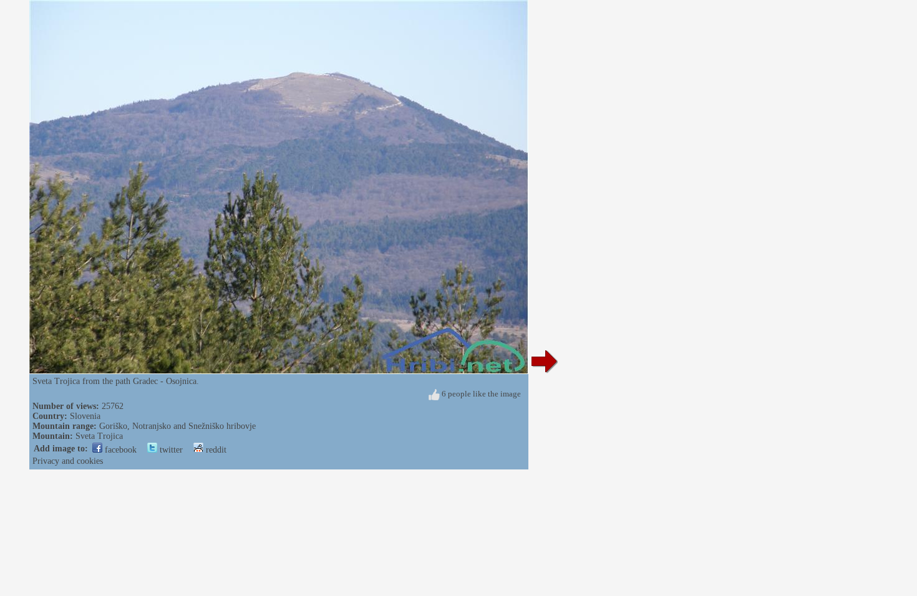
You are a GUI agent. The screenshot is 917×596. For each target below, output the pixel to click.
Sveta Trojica (99, 436)
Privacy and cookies (67, 461)
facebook (119, 449)
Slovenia (85, 416)
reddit (214, 449)
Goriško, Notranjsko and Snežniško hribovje (177, 426)
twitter (170, 449)
